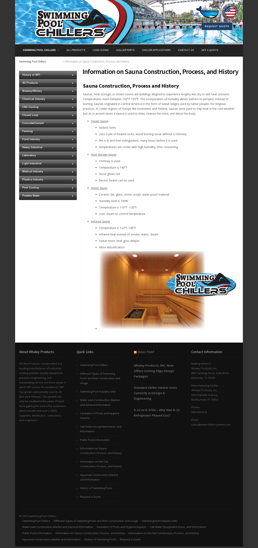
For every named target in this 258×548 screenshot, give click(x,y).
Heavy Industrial (32, 147)
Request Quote (217, 26)
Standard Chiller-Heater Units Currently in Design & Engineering (155, 392)
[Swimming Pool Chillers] (69, 23)
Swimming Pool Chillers (39, 50)
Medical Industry (32, 171)
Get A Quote (209, 50)
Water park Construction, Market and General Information (100, 402)
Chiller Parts (125, 50)
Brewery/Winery (32, 90)
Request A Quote (90, 496)
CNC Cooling (30, 107)
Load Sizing (101, 50)
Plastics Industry (32, 179)
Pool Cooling (30, 187)
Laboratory (29, 155)
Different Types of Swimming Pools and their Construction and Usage (100, 378)
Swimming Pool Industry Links (98, 391)
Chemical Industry (33, 98)
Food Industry (31, 139)
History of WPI (31, 74)
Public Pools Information (95, 440)
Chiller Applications (156, 50)
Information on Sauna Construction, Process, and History (101, 450)
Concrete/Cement (33, 123)
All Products (76, 50)
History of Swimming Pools (96, 488)
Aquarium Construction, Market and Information (99, 477)
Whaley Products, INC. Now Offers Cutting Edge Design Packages (154, 370)
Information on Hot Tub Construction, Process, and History (101, 464)
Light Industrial (32, 163)
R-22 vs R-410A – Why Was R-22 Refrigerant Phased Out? (157, 412)
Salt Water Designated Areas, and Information (100, 429)
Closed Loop (30, 115)
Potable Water (31, 195)
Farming (27, 131)
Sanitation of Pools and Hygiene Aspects (99, 415)
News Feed (145, 351)
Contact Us (186, 50)
